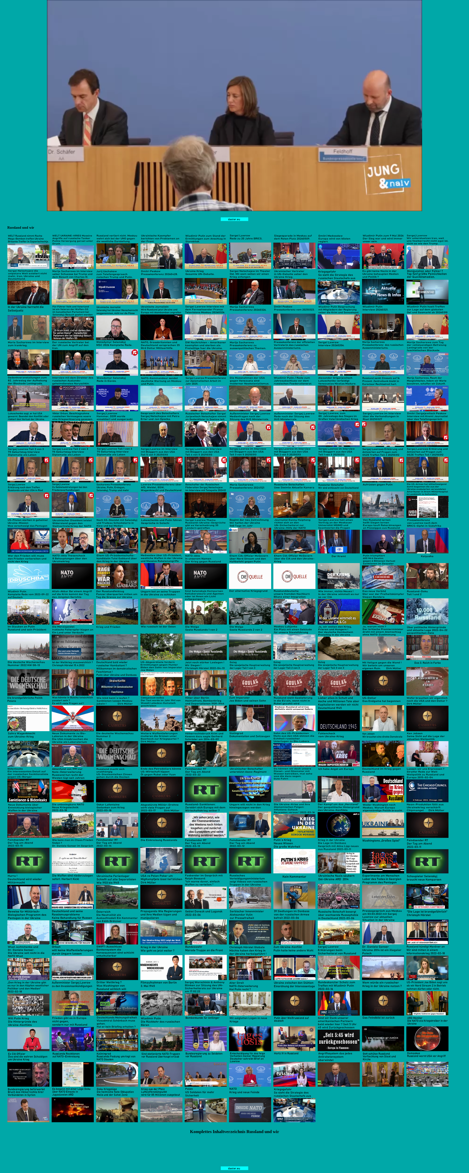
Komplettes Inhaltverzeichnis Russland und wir (234, 1131)
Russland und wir (20, 227)
